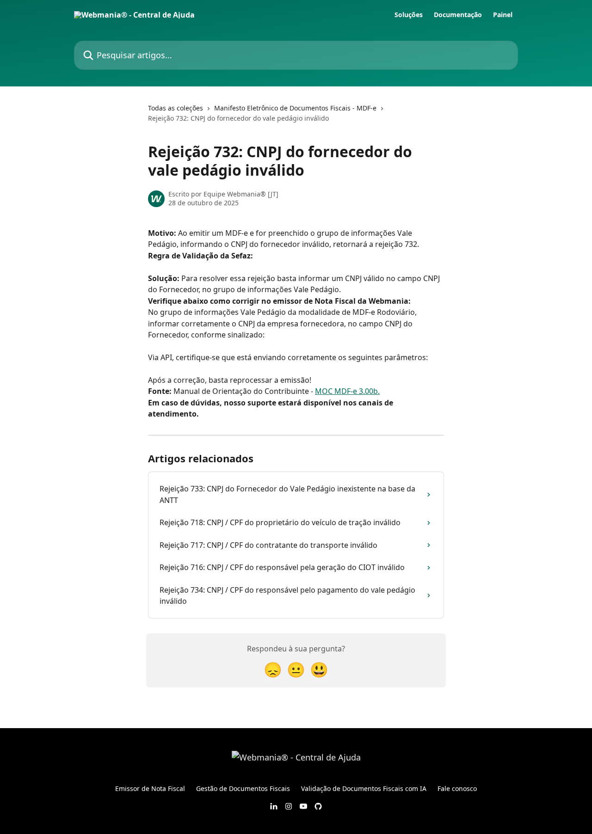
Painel (502, 15)
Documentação (458, 15)
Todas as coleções (175, 108)
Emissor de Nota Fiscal (150, 788)
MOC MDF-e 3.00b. (347, 391)
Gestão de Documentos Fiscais (243, 788)
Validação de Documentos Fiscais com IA (363, 788)
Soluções (409, 15)
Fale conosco (457, 788)
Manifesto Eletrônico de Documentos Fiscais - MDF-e (295, 108)
